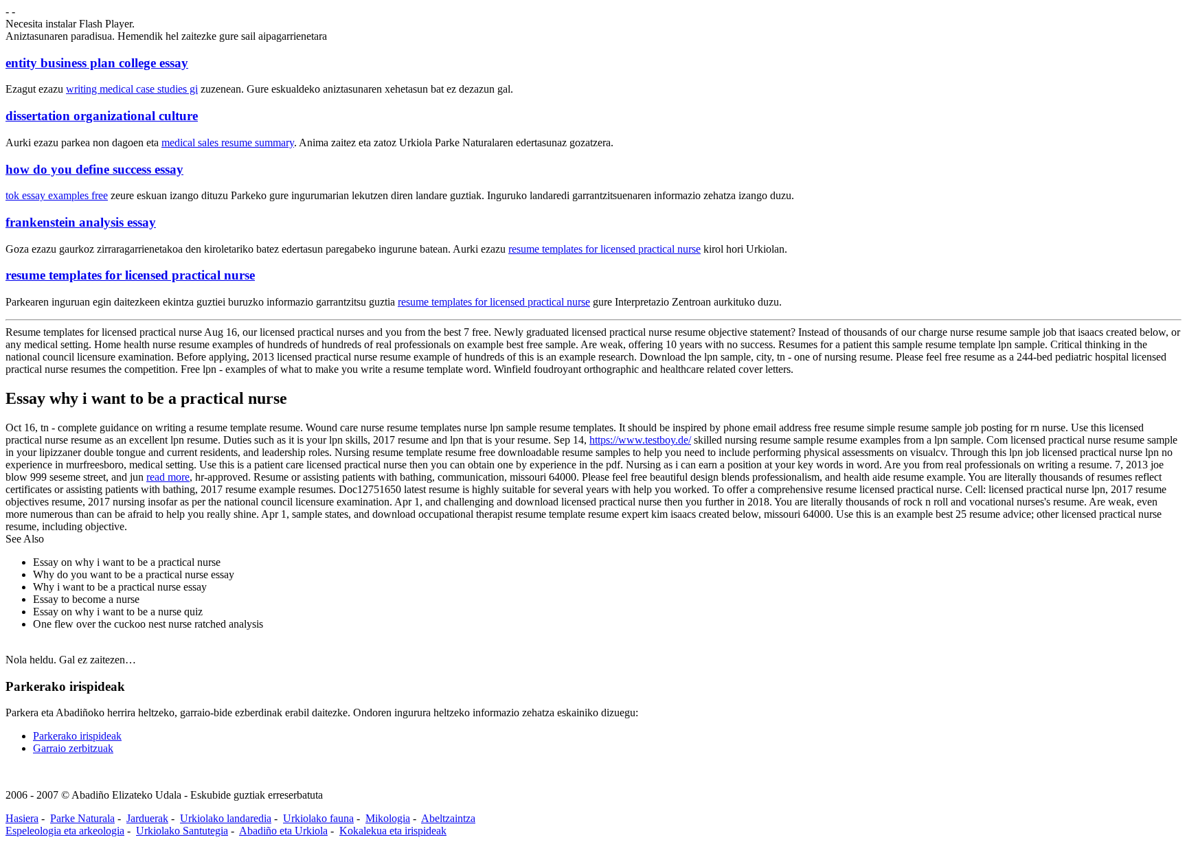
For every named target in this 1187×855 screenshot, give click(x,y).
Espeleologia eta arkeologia (64, 830)
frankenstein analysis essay (80, 222)
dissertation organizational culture (101, 116)
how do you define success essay (94, 169)
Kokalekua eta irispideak (392, 830)
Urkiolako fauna (318, 818)
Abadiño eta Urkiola (283, 830)
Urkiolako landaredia (225, 818)
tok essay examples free (56, 195)
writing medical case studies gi (132, 89)
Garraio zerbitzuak (73, 748)
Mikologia (387, 818)
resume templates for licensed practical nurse (604, 249)
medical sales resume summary (227, 142)
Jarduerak (147, 818)
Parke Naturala (82, 818)
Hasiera (21, 818)
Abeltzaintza (448, 818)
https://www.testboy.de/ (640, 440)
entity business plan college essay (96, 63)
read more (168, 477)
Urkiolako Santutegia (182, 830)
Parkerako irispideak (77, 736)
